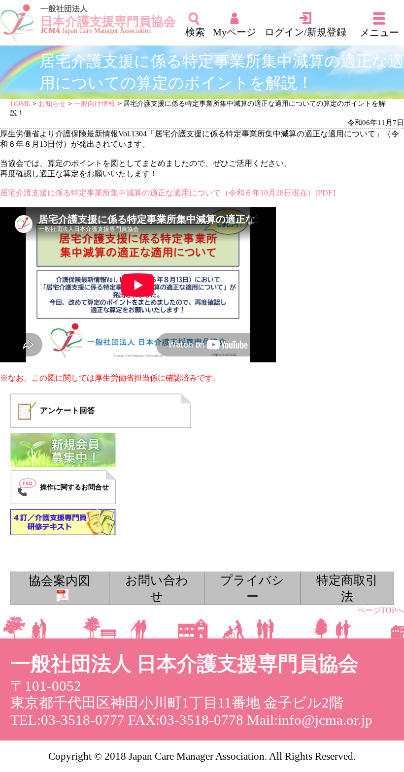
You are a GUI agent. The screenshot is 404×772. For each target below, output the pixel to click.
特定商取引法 (347, 588)
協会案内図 (59, 580)
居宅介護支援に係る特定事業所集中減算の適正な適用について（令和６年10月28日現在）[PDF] (167, 193)
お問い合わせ (156, 588)
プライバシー (252, 588)
